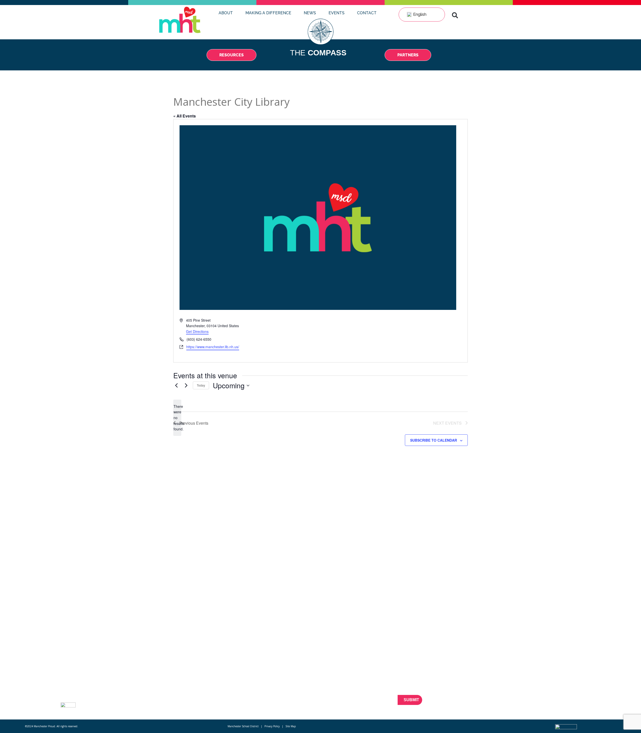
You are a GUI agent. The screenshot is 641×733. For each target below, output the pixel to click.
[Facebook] (533, 702)
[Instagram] (568, 702)
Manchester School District (243, 726)
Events (337, 13)
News (310, 13)
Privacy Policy (272, 726)
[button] (454, 15)
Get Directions (197, 331)
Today (201, 385)
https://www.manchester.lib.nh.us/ (212, 346)
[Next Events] (186, 386)
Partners (136, 691)
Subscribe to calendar (433, 440)
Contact (367, 13)
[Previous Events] (176, 386)
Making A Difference (268, 13)
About (226, 13)
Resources (138, 682)
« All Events (184, 116)
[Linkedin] (559, 702)
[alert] (177, 418)
